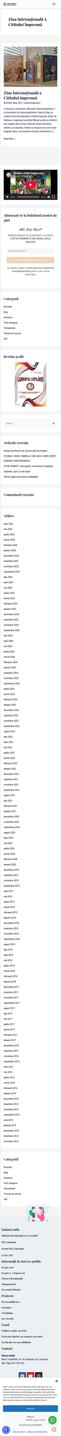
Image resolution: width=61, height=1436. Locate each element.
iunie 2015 (8, 1120)
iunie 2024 (8, 641)
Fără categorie (10, 322)
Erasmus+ (8, 317)
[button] (56, 1381)
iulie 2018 (8, 949)
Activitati (8, 102)
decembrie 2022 (11, 710)
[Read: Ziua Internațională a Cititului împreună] (30, 66)
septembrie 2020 (12, 827)
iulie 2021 (8, 800)
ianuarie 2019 (10, 917)
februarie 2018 (10, 976)
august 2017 (9, 1008)
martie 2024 (9, 657)
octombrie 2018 (11, 933)
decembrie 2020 (11, 816)
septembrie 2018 (12, 939)
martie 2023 (9, 694)
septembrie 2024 (12, 630)
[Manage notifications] (54, 1429)
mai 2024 (8, 646)
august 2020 (9, 832)
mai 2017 (8, 1019)
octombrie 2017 (11, 997)
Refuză (30, 1416)
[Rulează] (7, 196)
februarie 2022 (10, 763)
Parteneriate (9, 328)
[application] (30, 185)
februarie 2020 (10, 859)
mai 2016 (8, 1072)
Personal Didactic (11, 1289)
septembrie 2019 (12, 885)
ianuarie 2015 (10, 1125)
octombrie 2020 (11, 822)
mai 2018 (8, 960)
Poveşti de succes (12, 333)
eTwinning (7, 1312)
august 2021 (9, 795)
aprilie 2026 (9, 534)
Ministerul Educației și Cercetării (19, 1235)
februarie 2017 (10, 1034)
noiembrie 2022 (11, 715)
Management (8, 1284)
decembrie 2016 (11, 1045)
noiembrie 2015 (11, 1104)
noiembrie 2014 (11, 1136)
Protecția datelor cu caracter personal (21, 1336)
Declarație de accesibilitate (16, 1342)
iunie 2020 (8, 838)
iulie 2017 (8, 1013)
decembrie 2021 (11, 774)
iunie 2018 (8, 955)
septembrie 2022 (12, 726)
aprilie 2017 (9, 1024)
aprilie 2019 (9, 901)
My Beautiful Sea (10, 1301)
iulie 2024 (8, 635)
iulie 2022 (8, 736)
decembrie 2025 (11, 555)
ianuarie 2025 (10, 609)
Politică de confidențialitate (37, 1432)
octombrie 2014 (11, 1141)
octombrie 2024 (11, 625)
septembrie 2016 (12, 1061)
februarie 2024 (10, 662)
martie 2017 (9, 1029)
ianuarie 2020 (10, 864)
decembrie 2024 (11, 614)
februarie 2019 (10, 912)
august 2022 (9, 731)
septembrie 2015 (12, 1114)
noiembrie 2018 (11, 928)
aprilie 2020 (9, 848)
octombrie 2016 (11, 1056)
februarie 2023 (10, 699)
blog (15, 102)
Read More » (10, 138)
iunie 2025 (8, 582)
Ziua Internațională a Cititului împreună (22, 95)
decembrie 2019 (11, 869)
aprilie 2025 (9, 593)
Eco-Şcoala (7, 1318)
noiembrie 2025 (11, 561)
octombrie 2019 (11, 880)
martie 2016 (9, 1082)
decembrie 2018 (11, 923)
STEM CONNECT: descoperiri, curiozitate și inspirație (28, 466)
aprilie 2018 (9, 965)
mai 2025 (8, 587)
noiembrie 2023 (11, 672)
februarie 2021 (10, 806)
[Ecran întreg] (53, 196)
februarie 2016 (10, 1088)
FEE (11, 1255)
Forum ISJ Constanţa (12, 1248)
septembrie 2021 (12, 790)
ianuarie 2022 (10, 768)
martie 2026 (9, 539)
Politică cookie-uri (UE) (14, 1330)
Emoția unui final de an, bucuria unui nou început (25, 450)
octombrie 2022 (11, 720)
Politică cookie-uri (19, 1432)
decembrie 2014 (11, 1130)
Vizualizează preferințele (30, 1425)
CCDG (5, 1255)
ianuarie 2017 (10, 1040)
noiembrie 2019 (11, 875)
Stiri (20, 102)
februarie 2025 (10, 603)
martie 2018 (9, 971)
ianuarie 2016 (10, 1093)
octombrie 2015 (11, 1109)
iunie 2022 (8, 742)
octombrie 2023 (11, 678)
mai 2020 (8, 843)
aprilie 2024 (9, 651)
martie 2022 (9, 758)
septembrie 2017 (12, 1003)
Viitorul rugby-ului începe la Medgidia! (21, 476)
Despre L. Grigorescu (13, 1273)
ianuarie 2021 (10, 811)
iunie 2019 (8, 891)
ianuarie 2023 (10, 704)
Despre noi (7, 1267)
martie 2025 (9, 598)
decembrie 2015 (11, 1098)
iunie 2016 (8, 1066)
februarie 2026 (10, 545)
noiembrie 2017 (11, 992)
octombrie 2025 (11, 566)
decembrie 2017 (11, 987)
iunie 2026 (8, 523)
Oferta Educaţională (12, 1278)
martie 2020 (9, 853)
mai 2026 (8, 529)
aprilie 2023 (9, 688)
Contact (7, 1348)
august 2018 (9, 944)
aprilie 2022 (9, 752)
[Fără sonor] (48, 196)
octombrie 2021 (11, 784)
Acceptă (30, 1408)
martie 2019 (9, 907)
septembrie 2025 (12, 571)
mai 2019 (8, 896)
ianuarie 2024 (10, 667)
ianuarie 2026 (10, 550)
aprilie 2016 (9, 1077)
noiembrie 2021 (11, 779)
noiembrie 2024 (11, 619)
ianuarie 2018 (10, 981)
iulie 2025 (8, 577)
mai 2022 (8, 747)
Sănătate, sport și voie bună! (17, 471)
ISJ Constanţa (8, 1242)
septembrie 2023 (12, 683)
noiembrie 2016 (11, 1050)
